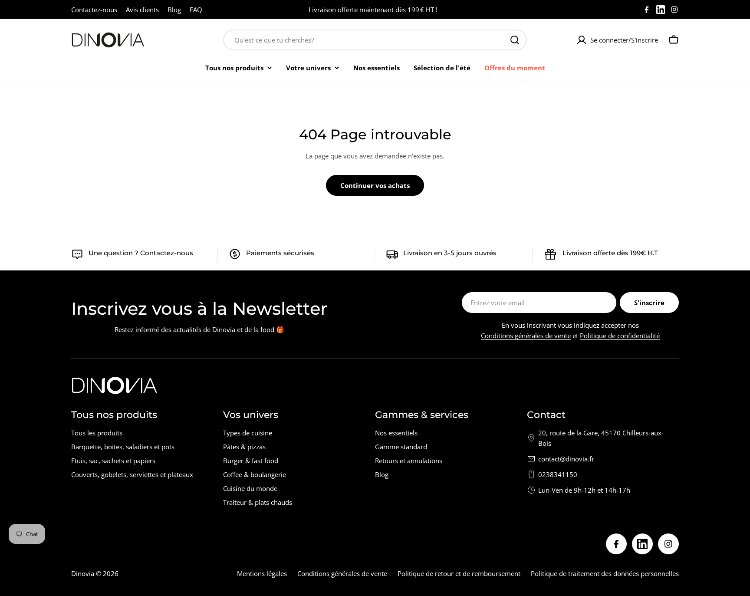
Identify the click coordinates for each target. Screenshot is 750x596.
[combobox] (375, 40)
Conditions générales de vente (526, 335)
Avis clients (142, 9)
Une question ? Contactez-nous (141, 253)
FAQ (196, 9)
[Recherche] (515, 40)
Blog (174, 9)
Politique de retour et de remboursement (459, 573)
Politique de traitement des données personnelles (605, 573)
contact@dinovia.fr (566, 458)
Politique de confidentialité (620, 335)
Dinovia (82, 573)
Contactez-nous (94, 9)
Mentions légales (262, 573)
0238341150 (557, 474)
